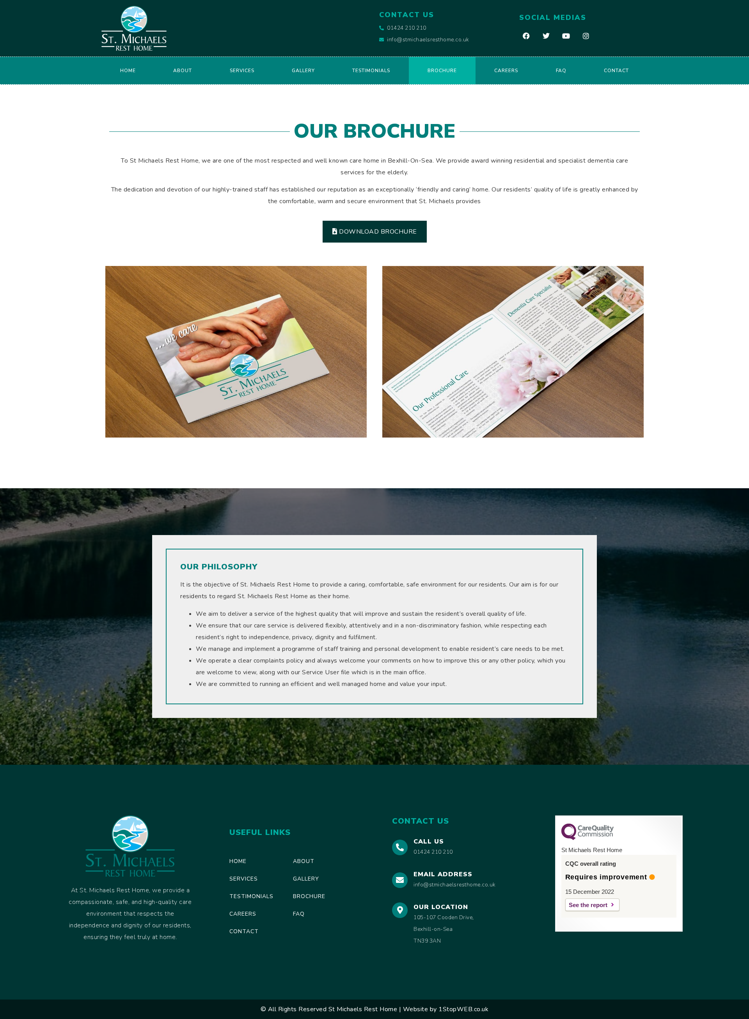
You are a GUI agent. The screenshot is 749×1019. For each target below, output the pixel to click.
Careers (506, 70)
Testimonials (371, 70)
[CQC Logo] (587, 838)
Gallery (303, 70)
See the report (588, 905)
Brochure (442, 70)
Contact (616, 70)
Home (128, 70)
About (182, 70)
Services (242, 70)
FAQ (561, 70)
